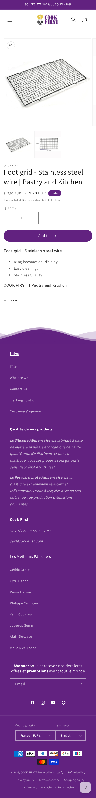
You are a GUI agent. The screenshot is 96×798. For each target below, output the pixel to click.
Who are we (19, 377)
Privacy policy (25, 780)
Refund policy (76, 772)
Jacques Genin (21, 625)
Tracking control (23, 400)
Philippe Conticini (24, 603)
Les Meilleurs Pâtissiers (30, 556)
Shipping (27, 200)
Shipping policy (74, 780)
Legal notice (66, 787)
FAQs (13, 366)
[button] (9, 19)
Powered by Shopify (50, 772)
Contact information (40, 787)
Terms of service (49, 780)
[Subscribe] (80, 684)
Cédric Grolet (20, 569)
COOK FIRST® (29, 772)
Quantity (10, 208)
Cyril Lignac (19, 581)
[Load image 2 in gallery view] (48, 144)
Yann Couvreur (21, 614)
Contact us (18, 389)
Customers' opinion (25, 411)
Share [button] (13, 301)
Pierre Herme (20, 592)
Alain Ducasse (21, 636)
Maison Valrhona (23, 648)
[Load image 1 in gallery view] (18, 144)
